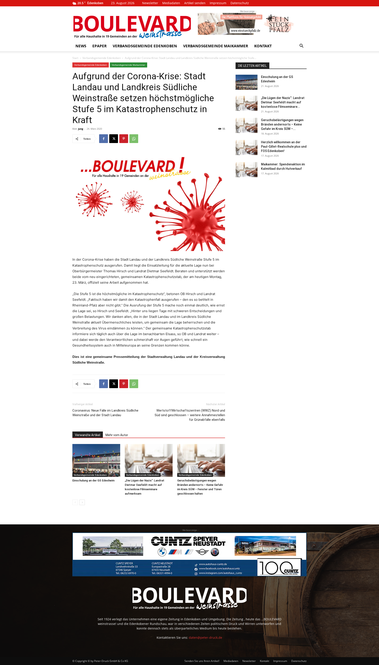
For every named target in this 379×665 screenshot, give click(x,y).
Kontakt (263, 45)
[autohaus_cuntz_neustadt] (189, 554)
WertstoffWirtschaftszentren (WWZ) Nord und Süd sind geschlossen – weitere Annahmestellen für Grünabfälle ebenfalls (190, 415)
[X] (113, 138)
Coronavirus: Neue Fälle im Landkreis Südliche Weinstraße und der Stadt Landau (105, 413)
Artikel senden (195, 3)
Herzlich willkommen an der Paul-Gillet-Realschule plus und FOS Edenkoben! (284, 146)
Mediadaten (171, 3)
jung (80, 128)
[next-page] (82, 502)
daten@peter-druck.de (205, 637)
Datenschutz (240, 3)
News (80, 45)
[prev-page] (75, 502)
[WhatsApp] (133, 138)
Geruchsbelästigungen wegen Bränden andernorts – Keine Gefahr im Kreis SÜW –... (282, 124)
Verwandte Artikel (87, 435)
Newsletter (150, 3)
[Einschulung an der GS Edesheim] (96, 460)
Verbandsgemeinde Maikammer (215, 45)
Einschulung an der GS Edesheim (93, 480)
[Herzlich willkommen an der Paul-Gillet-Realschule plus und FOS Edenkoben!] (246, 147)
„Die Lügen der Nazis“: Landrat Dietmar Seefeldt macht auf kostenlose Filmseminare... (282, 102)
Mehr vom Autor (116, 435)
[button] (301, 46)
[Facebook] (103, 138)
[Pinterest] (123, 138)
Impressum (218, 3)
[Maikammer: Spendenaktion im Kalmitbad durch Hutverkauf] (246, 169)
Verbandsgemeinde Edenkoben (145, 45)
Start (75, 58)
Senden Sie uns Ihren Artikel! (201, 661)
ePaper (99, 45)
